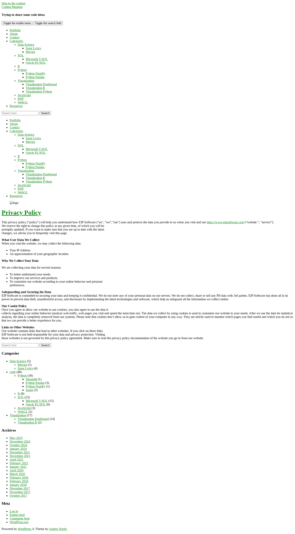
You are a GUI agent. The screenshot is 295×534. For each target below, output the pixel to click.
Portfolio (15, 30)
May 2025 (16, 438)
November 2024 (20, 441)
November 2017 (20, 492)
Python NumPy (35, 73)
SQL (21, 55)
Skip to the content (13, 3)
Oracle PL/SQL (36, 62)
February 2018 (19, 481)
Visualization (26, 80)
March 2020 (17, 474)
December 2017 (20, 488)
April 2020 (16, 470)
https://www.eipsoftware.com (225, 222)
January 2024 (18, 448)
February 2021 (19, 463)
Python (22, 70)
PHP (21, 98)
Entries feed (17, 515)
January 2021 (18, 466)
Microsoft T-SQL (37, 59)
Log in (14, 511)
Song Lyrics (33, 48)
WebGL (23, 102)
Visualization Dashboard (41, 84)
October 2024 (18, 445)
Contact (14, 37)
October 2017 (18, 495)
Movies (30, 52)
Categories (16, 41)
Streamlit (31, 379)
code (13, 372)
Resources (16, 106)
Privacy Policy (21, 212)
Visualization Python (39, 91)
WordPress (24, 529)
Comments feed (20, 518)
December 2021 (20, 452)
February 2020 (19, 477)
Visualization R (35, 88)
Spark (29, 390)
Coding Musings (12, 7)
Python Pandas (35, 77)
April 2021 (16, 459)
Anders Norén (58, 529)
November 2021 (20, 456)
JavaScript (24, 95)
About (14, 33)
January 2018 (18, 484)
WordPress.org (19, 522)
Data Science (26, 44)
